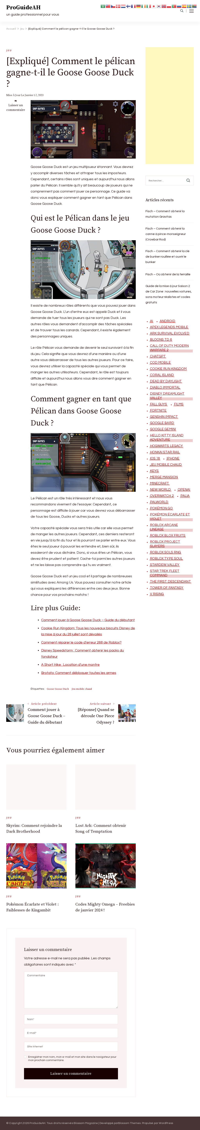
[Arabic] (103, 6)
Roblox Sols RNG (165, 552)
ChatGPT (158, 356)
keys (154, 471)
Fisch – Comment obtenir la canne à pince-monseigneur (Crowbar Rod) (166, 234)
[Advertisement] (170, 105)
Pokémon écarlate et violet (170, 517)
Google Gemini (163, 429)
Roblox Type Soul (166, 558)
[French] (133, 6)
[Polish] (169, 6)
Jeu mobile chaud (82, 688)
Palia (185, 496)
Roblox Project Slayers (165, 544)
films (179, 404)
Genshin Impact (164, 416)
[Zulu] (194, 6)
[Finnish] (128, 6)
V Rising (157, 594)
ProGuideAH (23, 7)
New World (160, 489)
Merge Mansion (164, 477)
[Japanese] (153, 6)
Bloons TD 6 (161, 339)
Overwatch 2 (162, 496)
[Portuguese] (174, 6)
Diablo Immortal (165, 387)
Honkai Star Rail (165, 452)
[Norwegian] (164, 6)
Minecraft (159, 483)
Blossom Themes (129, 1123)
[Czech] (113, 6)
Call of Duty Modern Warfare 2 (169, 348)
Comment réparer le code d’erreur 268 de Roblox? (81, 642)
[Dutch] (123, 6)
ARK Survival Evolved (169, 333)
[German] (138, 6)
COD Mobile (160, 362)
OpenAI (184, 489)
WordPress (166, 1123)
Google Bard (162, 423)
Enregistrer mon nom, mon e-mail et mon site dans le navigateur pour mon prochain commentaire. (72, 1059)
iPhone (173, 458)
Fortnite (158, 410)
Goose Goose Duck (58, 688)
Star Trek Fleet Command (164, 573)
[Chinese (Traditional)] (108, 6)
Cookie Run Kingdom (168, 369)
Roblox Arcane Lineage (164, 527)
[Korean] (159, 6)
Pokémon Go (161, 508)
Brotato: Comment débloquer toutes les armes (78, 673)
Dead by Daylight (166, 381)
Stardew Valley (164, 565)
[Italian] (148, 6)
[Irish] (143, 6)
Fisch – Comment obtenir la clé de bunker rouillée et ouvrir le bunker (167, 257)
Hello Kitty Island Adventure (167, 437)
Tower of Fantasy (166, 588)
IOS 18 (155, 458)
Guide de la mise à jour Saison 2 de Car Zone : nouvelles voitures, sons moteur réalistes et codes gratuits (169, 294)
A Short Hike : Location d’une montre (70, 665)
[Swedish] (189, 6)
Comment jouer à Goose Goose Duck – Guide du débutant (88, 620)
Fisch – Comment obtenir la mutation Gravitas (165, 214)
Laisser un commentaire (15, 107)
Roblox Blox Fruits (168, 535)
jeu (9, 50)
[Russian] (179, 6)
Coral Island (162, 375)
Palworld (159, 502)
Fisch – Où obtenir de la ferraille (168, 274)
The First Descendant (170, 581)
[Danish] (118, 6)
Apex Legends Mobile (169, 327)
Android (167, 321)
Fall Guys (158, 404)
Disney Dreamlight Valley (167, 396)
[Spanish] (184, 6)
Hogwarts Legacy (166, 446)
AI (151, 321)
